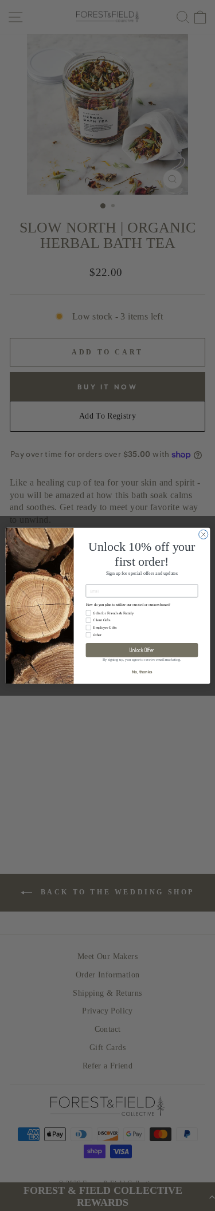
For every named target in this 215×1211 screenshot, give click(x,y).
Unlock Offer (141, 649)
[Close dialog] (203, 534)
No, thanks (141, 672)
